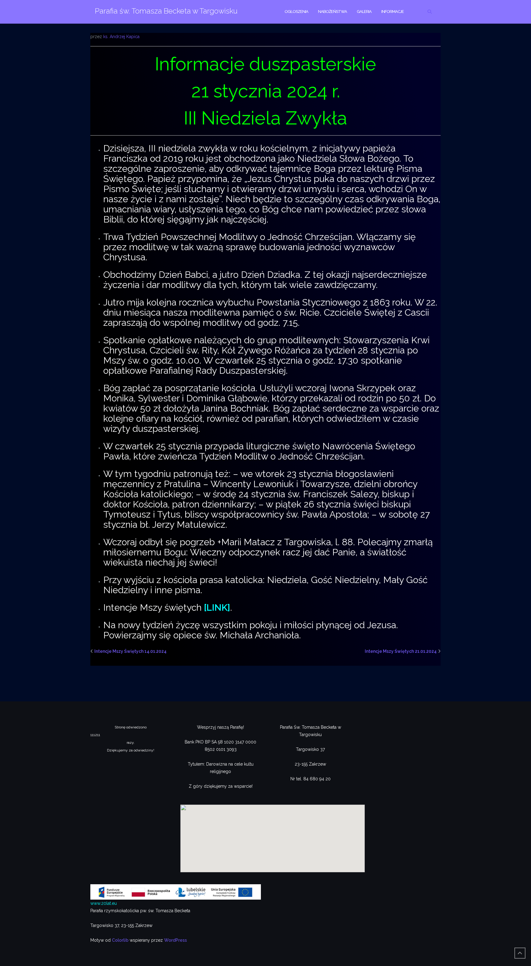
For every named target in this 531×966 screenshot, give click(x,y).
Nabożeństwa (332, 11)
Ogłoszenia (296, 11)
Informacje (392, 11)
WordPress (175, 940)
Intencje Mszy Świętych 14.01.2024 (130, 651)
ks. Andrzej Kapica (121, 36)
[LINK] (217, 607)
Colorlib (120, 940)
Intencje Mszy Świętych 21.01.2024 (401, 651)
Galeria (364, 11)
